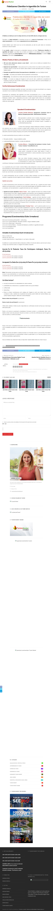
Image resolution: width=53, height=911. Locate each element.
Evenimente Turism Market (26, 774)
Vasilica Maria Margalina (8, 899)
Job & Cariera (26, 777)
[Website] (13, 367)
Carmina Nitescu (11, 345)
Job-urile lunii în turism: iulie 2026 (11, 854)
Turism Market (26, 782)
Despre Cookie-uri (40, 909)
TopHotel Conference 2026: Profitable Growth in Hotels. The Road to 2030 (12, 869)
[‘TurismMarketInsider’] (21, 529)
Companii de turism (26, 768)
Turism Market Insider (26, 785)
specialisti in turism (8, 347)
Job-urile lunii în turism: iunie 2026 (11, 857)
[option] (10, 386)
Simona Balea (5, 902)
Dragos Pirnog (5, 894)
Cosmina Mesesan (21, 345)
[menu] (50, 1)
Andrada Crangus (6, 888)
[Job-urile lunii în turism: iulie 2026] (10, 384)
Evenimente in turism (26, 771)
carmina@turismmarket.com (17, 491)
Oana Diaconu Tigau (6, 897)
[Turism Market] (7, 1)
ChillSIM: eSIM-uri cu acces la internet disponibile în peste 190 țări (12, 864)
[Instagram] (17, 367)
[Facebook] (15, 367)
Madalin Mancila (6, 881)
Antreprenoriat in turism (26, 765)
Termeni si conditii (22, 909)
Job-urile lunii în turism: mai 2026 (11, 860)
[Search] (46, 1)
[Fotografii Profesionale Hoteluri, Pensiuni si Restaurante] (21, 826)
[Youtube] (19, 367)
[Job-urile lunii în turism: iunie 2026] (26, 384)
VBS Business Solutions (35, 53)
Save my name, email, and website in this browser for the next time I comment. (20, 422)
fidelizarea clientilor (33, 345)
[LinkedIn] (21, 367)
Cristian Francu (6, 891)
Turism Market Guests (7, 905)
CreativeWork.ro (18, 55)
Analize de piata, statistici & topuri (26, 763)
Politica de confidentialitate (32, 909)
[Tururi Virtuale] (21, 800)
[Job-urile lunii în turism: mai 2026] (43, 384)
